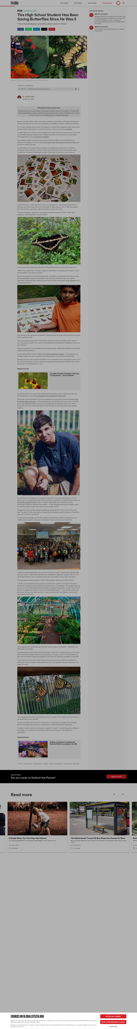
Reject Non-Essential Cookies (113, 1022)
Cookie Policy (113, 1026)
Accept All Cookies (113, 1016)
